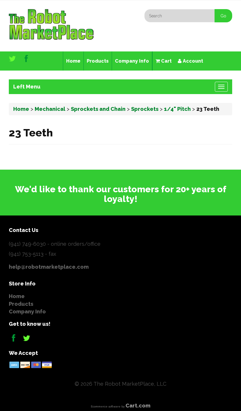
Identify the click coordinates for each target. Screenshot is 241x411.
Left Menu (27, 86)
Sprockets (144, 109)
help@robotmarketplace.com (49, 267)
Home (73, 61)
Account (192, 61)
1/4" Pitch (177, 109)
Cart (166, 61)
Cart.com (137, 405)
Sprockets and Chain (98, 109)
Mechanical (50, 109)
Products (98, 61)
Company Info (132, 61)
